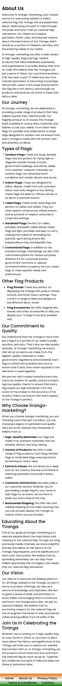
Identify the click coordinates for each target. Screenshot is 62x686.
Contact (48, 683)
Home (9, 678)
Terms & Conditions (22, 683)
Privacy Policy (47, 678)
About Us (25, 678)
